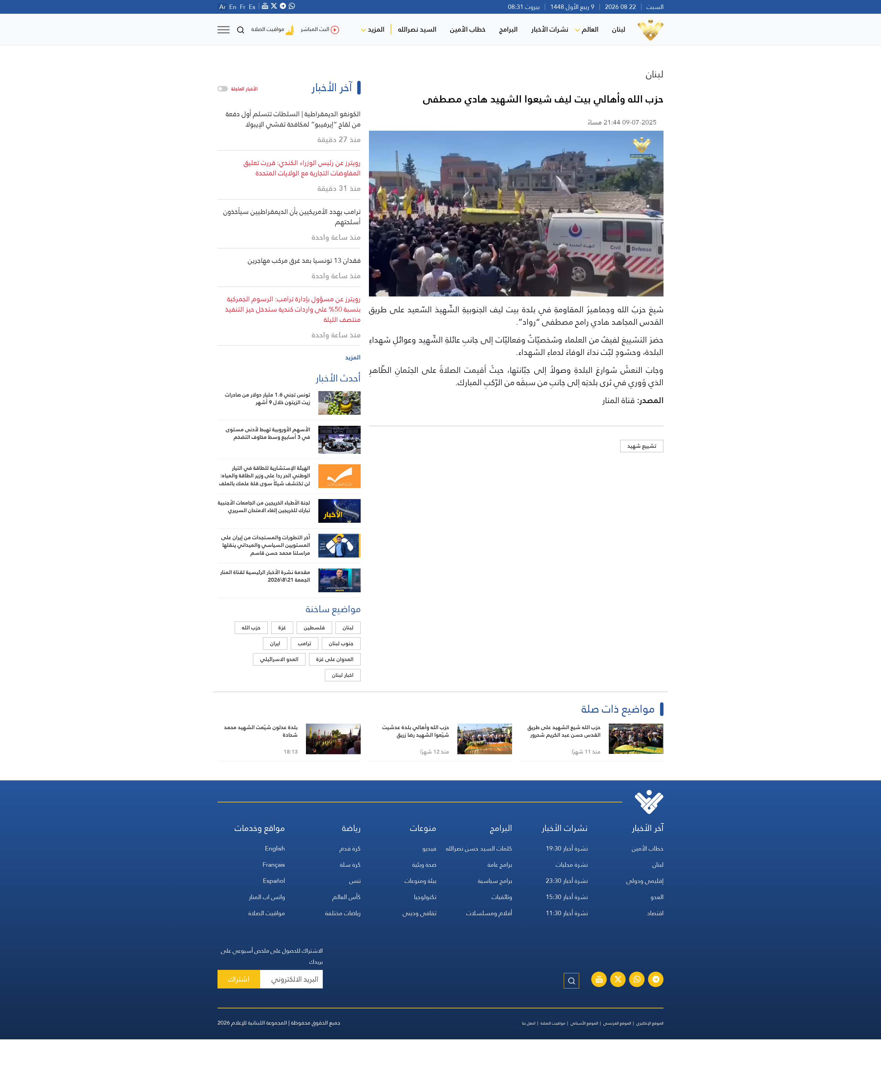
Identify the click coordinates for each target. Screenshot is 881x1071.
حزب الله (251, 627)
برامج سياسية (495, 880)
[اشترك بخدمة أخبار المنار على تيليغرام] (655, 980)
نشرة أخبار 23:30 (567, 880)
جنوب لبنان (341, 643)
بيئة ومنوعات (420, 880)
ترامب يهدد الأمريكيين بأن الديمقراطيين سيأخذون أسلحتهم (292, 216)
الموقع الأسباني (584, 1023)
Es (252, 7)
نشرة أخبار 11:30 (567, 913)
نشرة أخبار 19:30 (567, 848)
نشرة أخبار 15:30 (567, 896)
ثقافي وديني (419, 913)
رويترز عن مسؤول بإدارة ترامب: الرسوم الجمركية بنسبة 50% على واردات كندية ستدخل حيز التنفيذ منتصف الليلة (293, 309)
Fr (242, 7)
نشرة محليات (572, 864)
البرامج (508, 29)
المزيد (376, 29)
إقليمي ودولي (645, 880)
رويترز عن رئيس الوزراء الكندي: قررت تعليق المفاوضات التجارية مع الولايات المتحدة (302, 168)
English (275, 848)
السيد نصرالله (417, 29)
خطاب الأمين (468, 29)
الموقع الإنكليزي (650, 1023)
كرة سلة (350, 864)
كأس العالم (346, 896)
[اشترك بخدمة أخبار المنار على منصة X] (618, 980)
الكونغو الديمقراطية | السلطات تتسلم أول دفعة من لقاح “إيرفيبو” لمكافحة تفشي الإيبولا (293, 119)
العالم (590, 29)
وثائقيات (502, 896)
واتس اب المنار (267, 896)
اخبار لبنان (342, 675)
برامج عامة (500, 864)
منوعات (423, 828)
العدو (657, 896)
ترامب (304, 643)
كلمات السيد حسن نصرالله (479, 848)
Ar (222, 7)
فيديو (429, 848)
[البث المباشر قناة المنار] (599, 980)
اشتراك (239, 979)
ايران (275, 643)
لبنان (618, 29)
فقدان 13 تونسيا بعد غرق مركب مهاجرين (304, 260)
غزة (282, 627)
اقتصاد (655, 913)
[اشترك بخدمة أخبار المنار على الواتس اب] (637, 980)
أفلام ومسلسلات (489, 913)
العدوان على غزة (334, 659)
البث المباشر (315, 29)
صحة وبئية (424, 864)
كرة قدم (350, 848)
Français (274, 864)
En (232, 7)
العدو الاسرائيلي (279, 659)
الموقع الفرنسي (617, 1023)
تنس (355, 880)
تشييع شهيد (641, 446)
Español (274, 880)
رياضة (351, 828)
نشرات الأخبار (549, 29)
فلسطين (314, 627)
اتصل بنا (528, 1023)
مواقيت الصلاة (268, 29)
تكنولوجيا (425, 896)
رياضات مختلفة (343, 913)
